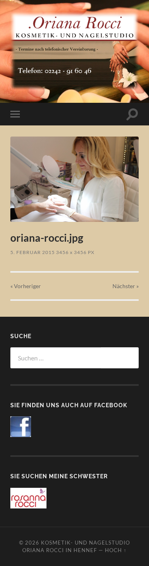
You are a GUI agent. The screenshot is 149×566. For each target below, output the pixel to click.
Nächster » (125, 286)
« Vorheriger (25, 286)
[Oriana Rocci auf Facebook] (20, 434)
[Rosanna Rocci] (28, 506)
